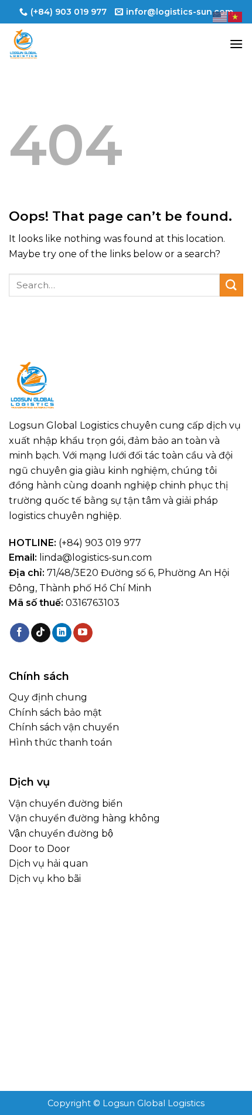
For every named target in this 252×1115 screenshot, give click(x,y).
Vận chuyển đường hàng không (84, 818)
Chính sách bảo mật (55, 712)
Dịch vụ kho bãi (45, 878)
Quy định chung (48, 697)
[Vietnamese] (235, 16)
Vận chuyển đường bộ (61, 833)
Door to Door (39, 848)
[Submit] (231, 285)
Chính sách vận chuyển (64, 727)
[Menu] (236, 43)
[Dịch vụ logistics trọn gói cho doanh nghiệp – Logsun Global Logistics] (67, 44)
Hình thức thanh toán (60, 742)
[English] (220, 16)
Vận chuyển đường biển (65, 803)
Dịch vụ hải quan (48, 863)
